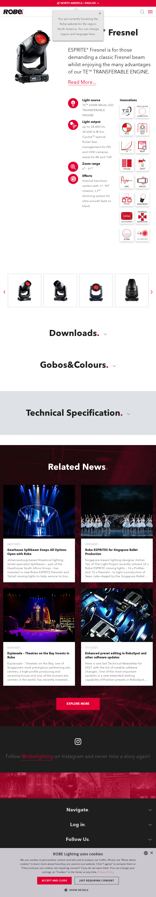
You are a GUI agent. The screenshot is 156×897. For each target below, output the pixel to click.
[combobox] (146, 853)
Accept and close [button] (54, 880)
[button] (77, 889)
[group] (4, 292)
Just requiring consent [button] (96, 880)
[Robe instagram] (78, 741)
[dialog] (78, 872)
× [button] (151, 852)
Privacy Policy (106, 872)
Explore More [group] (78, 704)
